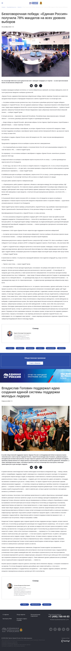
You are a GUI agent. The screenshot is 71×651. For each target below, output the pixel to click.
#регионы (61, 348)
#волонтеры (47, 604)
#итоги (40, 348)
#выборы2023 (50, 348)
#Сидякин (20, 348)
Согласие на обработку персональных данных (13, 646)
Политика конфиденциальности (10, 643)
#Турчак (10, 348)
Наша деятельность (11, 7)
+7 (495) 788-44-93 (58, 616)
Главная (3, 7)
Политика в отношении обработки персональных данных (16, 644)
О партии (6, 614)
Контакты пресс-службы (22, 619)
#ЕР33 (24, 604)
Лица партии (21, 614)
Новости (20, 7)
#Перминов (30, 348)
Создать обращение (34, 363)
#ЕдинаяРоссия (35, 604)
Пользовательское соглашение (9, 642)
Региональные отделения (35, 615)
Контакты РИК (7, 618)
